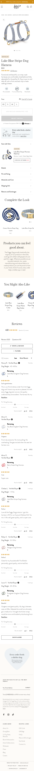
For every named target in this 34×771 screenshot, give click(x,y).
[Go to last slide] (1, 2)
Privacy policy (12, 765)
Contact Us (22, 744)
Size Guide (22, 741)
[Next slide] (33, 2)
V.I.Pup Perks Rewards (6, 736)
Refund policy (24, 763)
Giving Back (6, 731)
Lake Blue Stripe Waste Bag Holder (21, 306)
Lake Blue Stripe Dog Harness (16, 500)
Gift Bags (21, 731)
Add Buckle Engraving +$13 (17, 111)
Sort (15, 358)
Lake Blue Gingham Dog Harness (17, 374)
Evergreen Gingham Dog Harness (18, 594)
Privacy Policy (24, 706)
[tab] (14, 50)
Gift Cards (22, 728)
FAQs (20, 735)
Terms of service (23, 765)
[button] (31, 6)
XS (3, 104)
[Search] (27, 6)
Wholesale (6, 746)
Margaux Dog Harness (14, 548)
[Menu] (1, 6)
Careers (5, 756)
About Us (5, 728)
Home (2, 15)
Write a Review (21, 346)
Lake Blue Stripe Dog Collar (8, 305)
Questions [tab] (16, 340)
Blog (4, 752)
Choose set (22, 160)
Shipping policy (13, 768)
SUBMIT (27, 687)
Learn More (23, 136)
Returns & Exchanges (25, 738)
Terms (4, 708)
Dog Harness (8, 15)
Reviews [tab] (5, 340)
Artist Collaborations (8, 743)
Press (4, 749)
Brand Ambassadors (8, 740)
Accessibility (23, 768)
